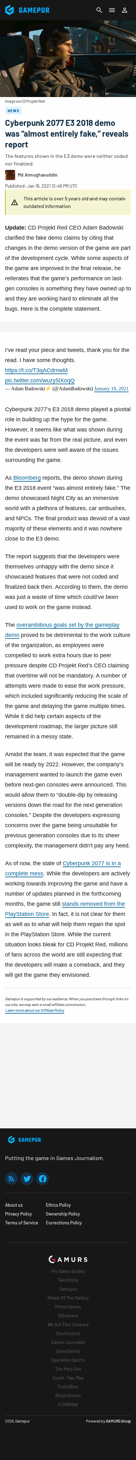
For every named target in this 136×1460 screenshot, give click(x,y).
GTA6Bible (68, 1404)
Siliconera (68, 1315)
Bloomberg (27, 478)
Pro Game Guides (68, 1271)
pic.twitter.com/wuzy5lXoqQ (40, 380)
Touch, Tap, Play (68, 1377)
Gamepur (68, 1289)
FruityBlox (68, 1386)
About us (14, 1205)
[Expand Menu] (112, 10)
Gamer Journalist (68, 1342)
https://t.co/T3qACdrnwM (36, 370)
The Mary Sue (68, 1369)
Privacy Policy (18, 1214)
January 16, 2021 (111, 388)
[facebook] (42, 1178)
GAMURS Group (118, 1421)
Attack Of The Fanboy (68, 1298)
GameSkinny (68, 1351)
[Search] (99, 10)
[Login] (124, 10)
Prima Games (68, 1306)
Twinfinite (68, 1280)
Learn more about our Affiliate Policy (34, 1010)
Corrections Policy (64, 1222)
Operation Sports (68, 1360)
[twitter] (27, 1178)
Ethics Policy (58, 1205)
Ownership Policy (63, 1214)
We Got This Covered (68, 1324)
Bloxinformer (68, 1395)
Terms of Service (21, 1222)
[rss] (11, 1178)
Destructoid (68, 1333)
